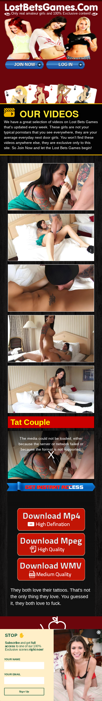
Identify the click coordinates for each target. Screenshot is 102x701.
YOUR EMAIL (12, 674)
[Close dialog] (98, 632)
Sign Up (24, 691)
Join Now (24, 64)
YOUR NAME (12, 659)
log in (66, 64)
